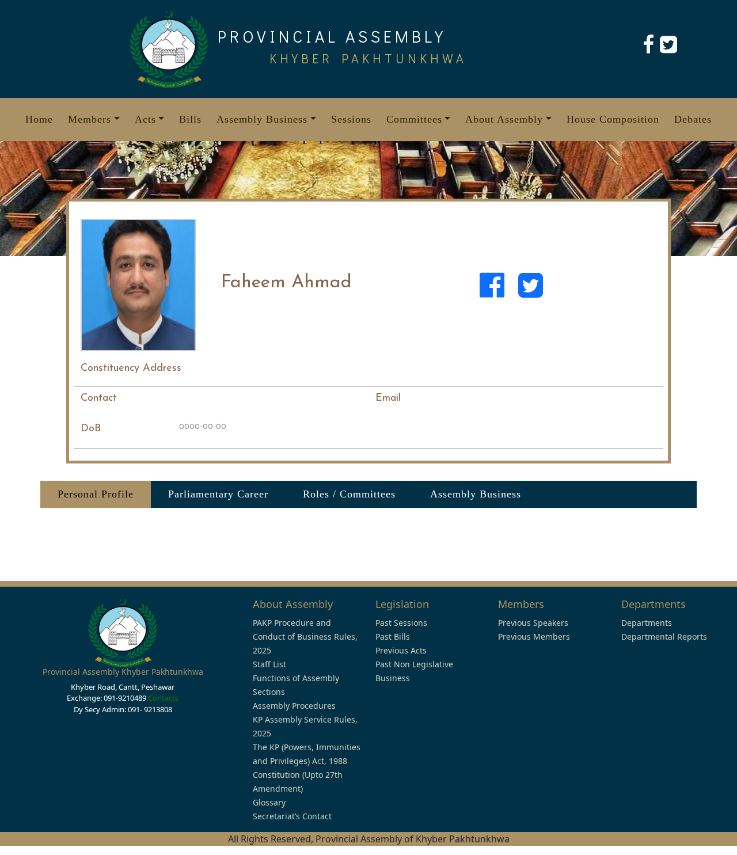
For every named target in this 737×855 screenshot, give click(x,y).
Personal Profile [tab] (96, 494)
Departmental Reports (664, 636)
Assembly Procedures (294, 705)
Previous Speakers (533, 622)
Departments (646, 622)
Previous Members (534, 636)
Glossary (269, 802)
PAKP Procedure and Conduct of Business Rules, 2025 (305, 636)
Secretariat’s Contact (292, 816)
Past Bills (392, 636)
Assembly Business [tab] (475, 494)
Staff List (269, 664)
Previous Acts (401, 650)
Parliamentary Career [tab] (218, 494)
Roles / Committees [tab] (349, 494)
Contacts (163, 698)
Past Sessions (401, 622)
